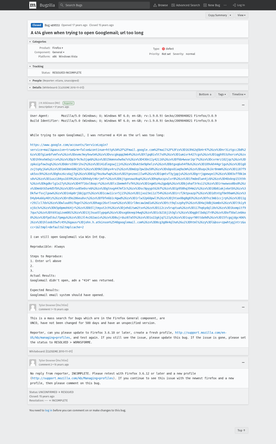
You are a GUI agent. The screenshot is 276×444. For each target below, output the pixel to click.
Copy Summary (217, 15)
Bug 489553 (52, 25)
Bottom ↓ (205, 94)
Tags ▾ (222, 94)
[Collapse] (243, 105)
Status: (46, 72)
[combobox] (104, 5)
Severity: (178, 54)
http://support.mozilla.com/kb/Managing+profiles (72, 378)
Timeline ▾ (239, 94)
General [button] (58, 52)
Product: (44, 47)
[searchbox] (104, 5)
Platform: (44, 56)
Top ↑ (242, 430)
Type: (156, 48)
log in (48, 410)
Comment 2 (45, 364)
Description (45, 106)
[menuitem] (161, 5)
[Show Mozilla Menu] (32, 5)
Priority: (154, 54)
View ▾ (242, 15)
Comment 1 (45, 309)
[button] (238, 5)
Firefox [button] (57, 47)
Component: (42, 52)
